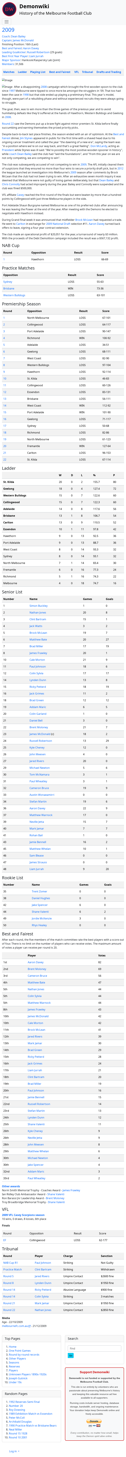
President (8, 150)
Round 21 (9, 1303)
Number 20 (16, 1406)
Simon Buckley (39, 606)
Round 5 (8, 1276)
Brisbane (8, 288)
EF (4, 1240)
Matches (8, 72)
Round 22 (8, 123)
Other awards (11, 1186)
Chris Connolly (11, 184)
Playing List (37, 72)
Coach (6, 36)
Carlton (20, 224)
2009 (8, 29)
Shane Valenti (40, 911)
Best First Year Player (15, 56)
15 (4, 412)
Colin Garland (38, 714)
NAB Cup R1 (10, 1263)
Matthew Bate (38, 639)
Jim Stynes (26, 138)
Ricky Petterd (38, 687)
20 (4, 446)
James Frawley (38, 653)
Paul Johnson (38, 666)
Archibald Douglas (20, 1421)
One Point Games (20, 1350)
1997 (12, 91)
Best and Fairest (12, 48)
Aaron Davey (31, 48)
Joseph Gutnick (18, 1378)
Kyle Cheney (37, 747)
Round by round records (24, 1354)
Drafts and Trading (108, 72)
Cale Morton (37, 660)
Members (8, 64)
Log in (13, 1451)
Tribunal (87, 72)
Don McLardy (99, 146)
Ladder (22, 72)
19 (4, 439)
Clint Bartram (38, 619)
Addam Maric (38, 707)
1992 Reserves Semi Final (24, 1402)
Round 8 (8, 1283)
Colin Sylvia (36, 673)
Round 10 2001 (18, 1437)
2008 (44, 87)
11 (4, 385)
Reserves (14, 1366)
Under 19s (15, 1382)
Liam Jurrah (36, 56)
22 (4, 459)
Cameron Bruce (39, 788)
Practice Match (12, 1269)
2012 (120, 168)
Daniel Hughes (41, 898)
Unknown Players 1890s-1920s (28, 1374)
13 (4, 399)
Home (12, 1346)
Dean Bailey (18, 36)
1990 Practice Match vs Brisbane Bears (33, 1425)
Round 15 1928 (18, 1433)
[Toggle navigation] (6, 21)
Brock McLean (84, 220)
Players (13, 1370)
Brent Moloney (39, 727)
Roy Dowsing (17, 1410)
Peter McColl (17, 1417)
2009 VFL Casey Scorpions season (23, 1215)
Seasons (14, 1362)
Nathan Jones (38, 612)
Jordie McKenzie (42, 918)
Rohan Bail (36, 835)
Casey (20, 195)
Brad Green (37, 700)
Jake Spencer (40, 905)
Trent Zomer (39, 891)
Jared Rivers (37, 761)
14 (4, 405)
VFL (76, 72)
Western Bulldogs (14, 295)
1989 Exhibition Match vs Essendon (30, 1414)
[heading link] (22, 245)
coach (13, 154)
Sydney (7, 282)
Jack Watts (36, 626)
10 (4, 378)
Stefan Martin (38, 801)
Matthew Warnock (41, 815)
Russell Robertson (38, 52)
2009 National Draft (58, 224)
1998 (26, 94)
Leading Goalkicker (14, 52)
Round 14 (9, 1290)
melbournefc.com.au (15, 1326)
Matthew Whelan (40, 849)
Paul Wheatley (38, 781)
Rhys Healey (39, 925)
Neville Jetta (37, 822)
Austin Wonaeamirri (42, 795)
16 (4, 419)
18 (4, 432)
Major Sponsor (11, 60)
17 (4, 426)
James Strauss (38, 862)
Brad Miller (36, 646)
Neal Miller (15, 1429)
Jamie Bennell (38, 842)
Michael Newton (40, 768)
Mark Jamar (37, 828)
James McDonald (23, 40)
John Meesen (38, 754)
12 (4, 392)
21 (4, 453)
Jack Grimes (37, 693)
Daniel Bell (36, 720)
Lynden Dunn (38, 680)
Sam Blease (37, 855)
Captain (6, 40)
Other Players (17, 1358)
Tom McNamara (39, 774)
